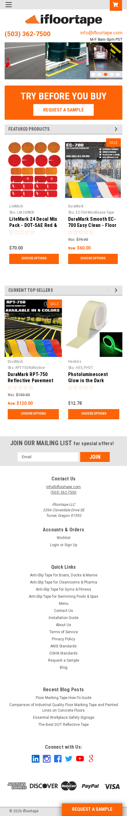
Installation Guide (64, 618)
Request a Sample (63, 660)
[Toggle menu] (8, 8)
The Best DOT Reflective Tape (63, 724)
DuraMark (76, 206)
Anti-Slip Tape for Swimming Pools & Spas (63, 596)
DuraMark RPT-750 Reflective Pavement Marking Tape (30, 380)
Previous (11, 56)
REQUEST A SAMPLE (92, 809)
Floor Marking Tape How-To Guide (64, 698)
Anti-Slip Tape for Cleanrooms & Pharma (63, 582)
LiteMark (16, 206)
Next (116, 56)
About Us (63, 625)
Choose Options (34, 258)
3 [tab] (105, 74)
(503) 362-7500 (28, 34)
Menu (63, 603)
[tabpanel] (63, 60)
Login (54, 545)
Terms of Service (63, 632)
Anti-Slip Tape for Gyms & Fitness (63, 589)
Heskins (74, 361)
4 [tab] (111, 74)
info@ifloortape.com (101, 33)
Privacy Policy (63, 639)
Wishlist (64, 538)
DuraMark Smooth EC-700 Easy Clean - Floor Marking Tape (92, 225)
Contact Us (63, 611)
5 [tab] (118, 74)
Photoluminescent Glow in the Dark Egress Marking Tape (91, 380)
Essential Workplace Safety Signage (63, 717)
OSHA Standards (63, 653)
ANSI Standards (63, 646)
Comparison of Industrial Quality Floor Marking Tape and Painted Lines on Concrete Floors (63, 708)
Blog (64, 667)
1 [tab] (93, 74)
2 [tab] (99, 74)
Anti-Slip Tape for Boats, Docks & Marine (63, 575)
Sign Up (70, 545)
